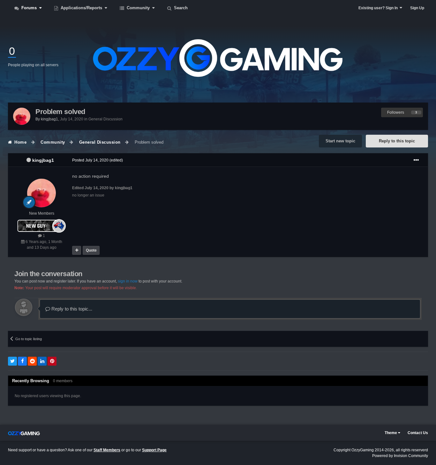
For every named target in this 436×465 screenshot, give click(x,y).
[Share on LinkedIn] (42, 361)
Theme (391, 433)
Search (180, 7)
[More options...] (416, 160)
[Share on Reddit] (32, 361)
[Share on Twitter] (12, 361)
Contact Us (418, 433)
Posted (90, 160)
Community (138, 7)
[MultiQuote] (76, 250)
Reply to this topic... (71, 308)
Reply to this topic (397, 141)
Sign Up (417, 8)
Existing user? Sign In (379, 8)
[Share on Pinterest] (52, 361)
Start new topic (340, 141)
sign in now (128, 281)
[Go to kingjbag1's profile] (21, 116)
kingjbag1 (43, 160)
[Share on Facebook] (22, 361)
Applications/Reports (81, 7)
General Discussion (105, 119)
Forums (29, 7)
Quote (91, 250)
